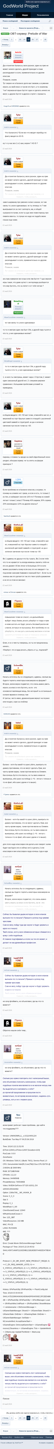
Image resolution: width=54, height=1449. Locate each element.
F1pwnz (6, 794)
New (18, 1115)
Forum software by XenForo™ (12, 1443)
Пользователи (43, 15)
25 (28, 39)
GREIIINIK (15, 106)
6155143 (7, 714)
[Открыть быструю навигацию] (51, 28)
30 (45, 39)
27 (37, 39)
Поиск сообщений (10, 21)
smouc (6, 592)
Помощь (49, 1437)
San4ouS (7, 516)
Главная (9, 15)
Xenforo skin (19, 1437)
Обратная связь (37, 1437)
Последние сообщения (30, 21)
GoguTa (6, 106)
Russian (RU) (7, 1437)
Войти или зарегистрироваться (38, 2)
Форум (25, 15)
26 (33, 39)
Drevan (13, 592)
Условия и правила (46, 1443)
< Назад (5, 39)
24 (24, 39)
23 (20, 39)
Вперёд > (5, 45)
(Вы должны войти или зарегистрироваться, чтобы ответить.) (29, 1413)
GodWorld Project (21, 6)
